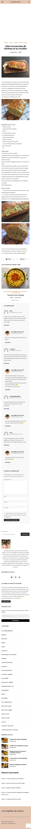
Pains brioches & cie (7, 686)
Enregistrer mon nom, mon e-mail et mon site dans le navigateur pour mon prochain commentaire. (15, 515)
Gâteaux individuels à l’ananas (17, 764)
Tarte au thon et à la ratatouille (18, 758)
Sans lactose (6, 718)
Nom (5, 496)
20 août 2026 (12, 760)
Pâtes (3, 694)
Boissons (4, 638)
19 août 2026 (12, 766)
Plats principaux (23, 291)
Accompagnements (8, 291)
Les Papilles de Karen (15, 1)
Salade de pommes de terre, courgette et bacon (17, 752)
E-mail (6, 502)
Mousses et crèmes (7, 682)
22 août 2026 (12, 747)
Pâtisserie (5, 698)
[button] (12, 300)
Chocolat (5, 650)
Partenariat (5, 690)
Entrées (15, 42)
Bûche (3, 642)
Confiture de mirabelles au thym (18, 745)
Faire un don (6, 601)
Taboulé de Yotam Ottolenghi (15, 295)
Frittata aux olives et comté (14, 799)
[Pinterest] (19, 577)
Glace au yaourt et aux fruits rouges (16, 783)
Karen (19, 52)
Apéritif (6, 42)
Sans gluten (5, 714)
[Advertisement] (15, 22)
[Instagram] (15, 577)
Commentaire (7, 479)
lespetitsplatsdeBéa (15, 396)
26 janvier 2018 (13, 52)
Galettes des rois (7, 662)
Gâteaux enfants (7, 670)
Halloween (5, 678)
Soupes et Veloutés (7, 725)
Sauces (4, 722)
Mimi (11, 311)
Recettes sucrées (7, 710)
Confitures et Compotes (9, 654)
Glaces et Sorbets (7, 674)
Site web (6, 507)
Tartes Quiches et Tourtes (10, 729)
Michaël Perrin (12, 823)
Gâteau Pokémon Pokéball (13, 787)
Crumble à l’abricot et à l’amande (15, 778)
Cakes (10, 42)
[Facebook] (11, 577)
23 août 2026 (18, 297)
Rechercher (5, 531)
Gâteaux (4, 666)
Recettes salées (23, 42)
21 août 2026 (12, 754)
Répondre (6, 325)
